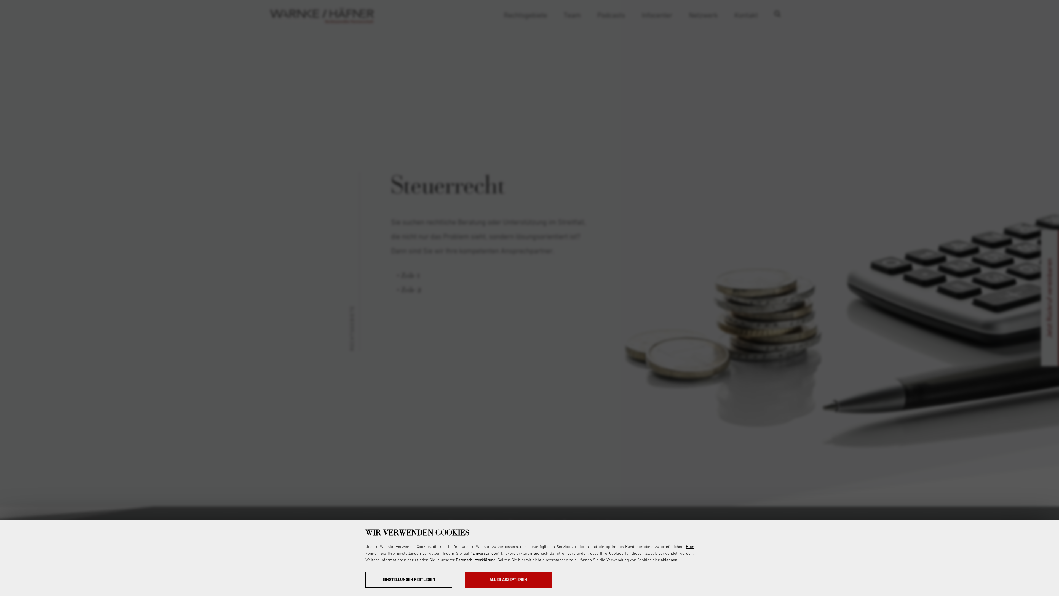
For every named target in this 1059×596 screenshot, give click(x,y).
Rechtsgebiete (525, 15)
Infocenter (657, 15)
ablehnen (669, 560)
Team (572, 15)
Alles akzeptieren (508, 580)
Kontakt (746, 15)
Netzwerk (703, 15)
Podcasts (611, 15)
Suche (781, 16)
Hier (690, 547)
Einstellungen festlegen (409, 580)
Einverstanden (485, 553)
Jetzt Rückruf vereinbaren (1049, 298)
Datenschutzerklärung (476, 560)
